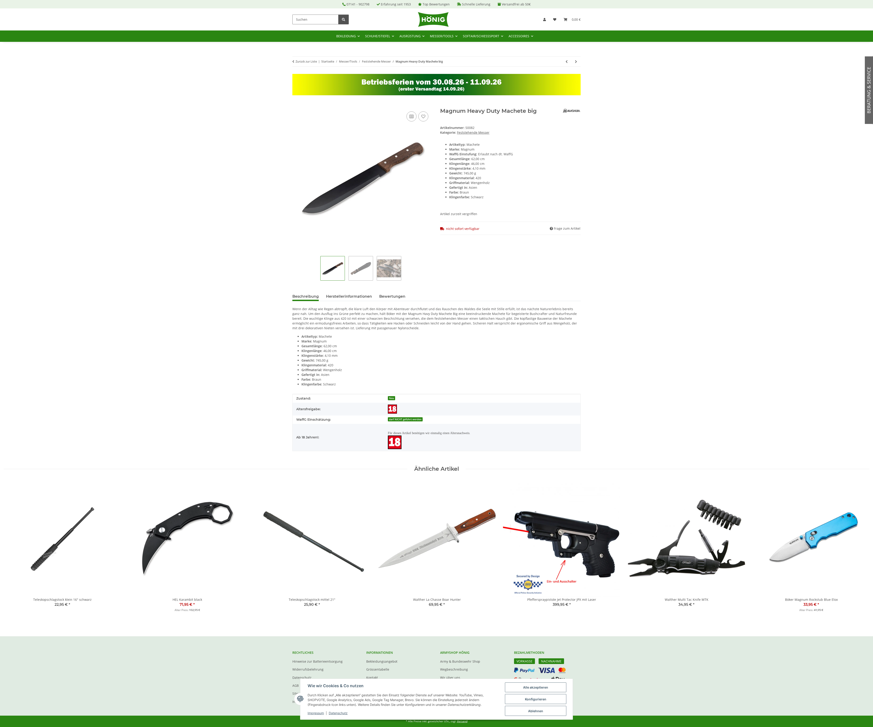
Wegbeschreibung (454, 669)
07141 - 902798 (357, 4)
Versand (462, 721)
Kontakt (372, 677)
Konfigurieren (535, 699)
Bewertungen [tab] (392, 296)
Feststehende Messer (473, 132)
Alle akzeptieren (535, 687)
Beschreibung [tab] (305, 296)
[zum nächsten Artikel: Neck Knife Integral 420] (576, 61)
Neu (391, 398)
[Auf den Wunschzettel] (423, 116)
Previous (11, 549)
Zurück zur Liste (306, 61)
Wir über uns (450, 677)
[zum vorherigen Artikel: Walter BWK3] (566, 61)
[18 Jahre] (392, 409)
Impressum (316, 713)
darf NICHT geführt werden (405, 419)
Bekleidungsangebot (381, 661)
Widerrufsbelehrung (308, 669)
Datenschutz (338, 713)
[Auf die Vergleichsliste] (411, 116)
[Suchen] (343, 19)
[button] (544, 19)
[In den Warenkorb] (296, 105)
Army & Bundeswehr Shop (460, 661)
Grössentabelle (377, 669)
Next (862, 549)
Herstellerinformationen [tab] (349, 296)
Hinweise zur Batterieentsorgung (317, 661)
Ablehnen (535, 711)
